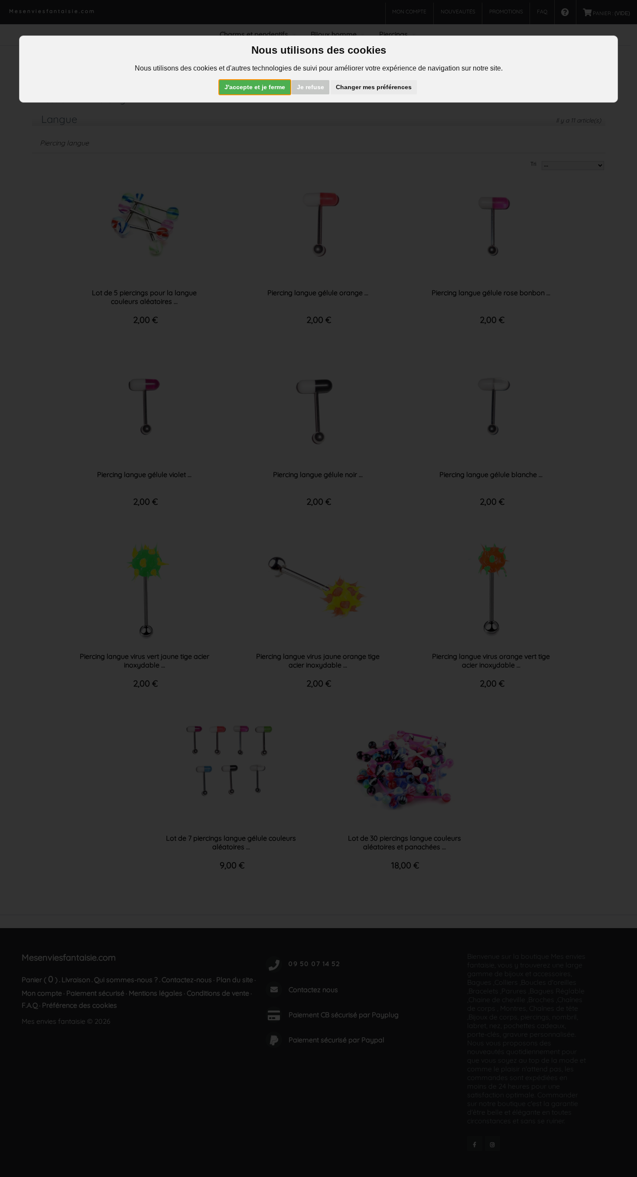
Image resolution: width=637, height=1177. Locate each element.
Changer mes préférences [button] (374, 87)
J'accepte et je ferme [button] (254, 87)
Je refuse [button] (310, 87)
